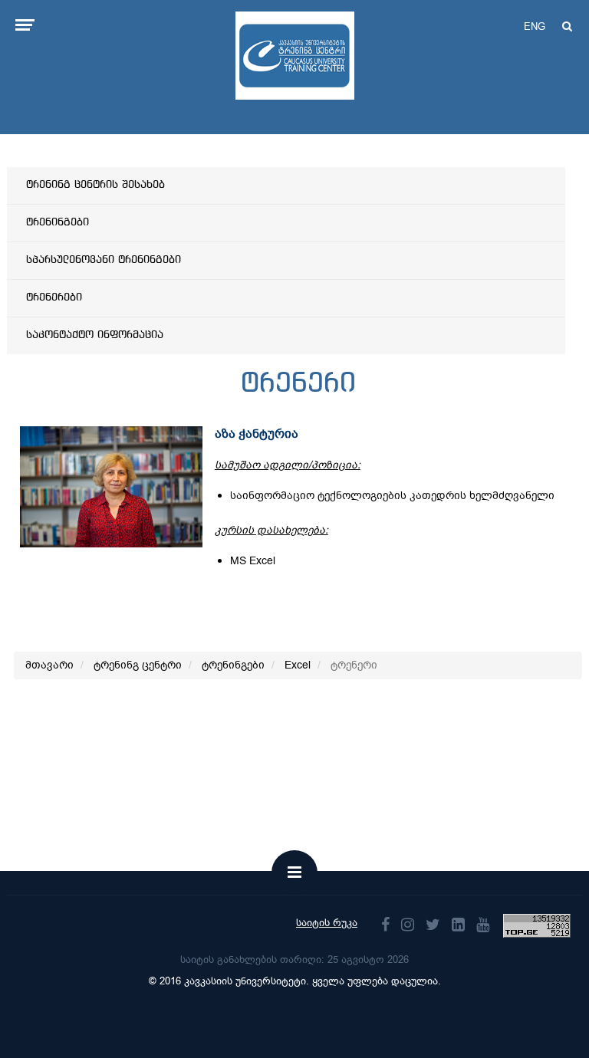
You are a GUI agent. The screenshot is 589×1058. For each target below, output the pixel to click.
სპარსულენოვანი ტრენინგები (103, 260)
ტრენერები (54, 297)
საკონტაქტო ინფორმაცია (94, 335)
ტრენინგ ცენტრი (138, 665)
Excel (298, 665)
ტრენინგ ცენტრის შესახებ (95, 184)
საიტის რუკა (326, 922)
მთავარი (49, 665)
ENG (534, 26)
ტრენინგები (57, 222)
